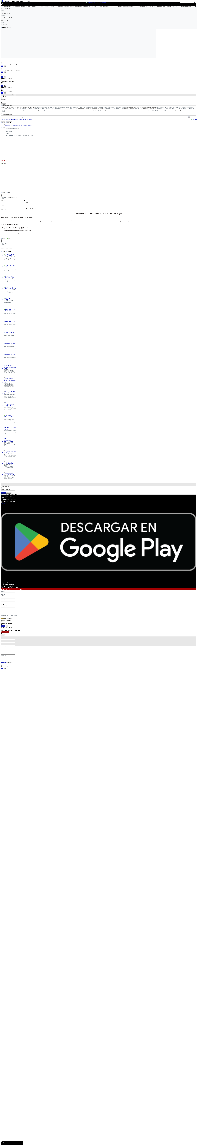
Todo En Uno (5, 21)
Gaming (85, 6)
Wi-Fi (80, 107)
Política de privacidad (12, 587)
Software (28, 6)
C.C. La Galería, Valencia (7, 498)
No (5, 66)
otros (2, 12)
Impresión (45, 6)
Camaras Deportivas (68, 6)
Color (55, 107)
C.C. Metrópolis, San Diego (8, 499)
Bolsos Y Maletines (175, 6)
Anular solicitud (4, 631)
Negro (170, 108)
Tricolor (159, 108)
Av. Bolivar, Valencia (6, 496)
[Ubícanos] (4, 503)
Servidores (4, 24)
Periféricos (105, 6)
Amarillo (82, 110)
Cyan (73, 110)
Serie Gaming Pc (6, 17)
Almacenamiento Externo (115, 6)
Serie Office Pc (5, 8)
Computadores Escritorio (7, 6)
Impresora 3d (9, 110)
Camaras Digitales (57, 6)
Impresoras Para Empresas (133, 107)
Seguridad (148, 6)
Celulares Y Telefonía (37, 6)
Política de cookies (19, 587)
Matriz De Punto (34, 108)
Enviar (3, 626)
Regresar (3, 99)
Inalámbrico (58, 108)
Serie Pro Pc (5, 13)
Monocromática (98, 107)
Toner (32, 110)
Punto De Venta (165, 6)
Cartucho (181, 108)
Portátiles (17, 6)
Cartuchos (145, 108)
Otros (120, 107)
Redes (50, 6)
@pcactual (9, 583)
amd (2, 10)
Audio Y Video (78, 6)
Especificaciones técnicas (12, 197)
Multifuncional (65, 107)
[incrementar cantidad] (8, 192)
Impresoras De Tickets (84, 108)
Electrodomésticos (186, 6)
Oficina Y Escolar (156, 6)
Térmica (107, 108)
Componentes (98, 6)
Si (2, 66)
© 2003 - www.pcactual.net (8, 586)
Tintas (103, 110)
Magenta (192, 108)
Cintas (141, 110)
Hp (113, 107)
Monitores (22, 6)
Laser (88, 107)
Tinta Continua (40, 107)
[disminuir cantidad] (3, 192)
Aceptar (3, 492)
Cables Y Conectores (139, 6)
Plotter (126, 108)
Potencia (130, 6)
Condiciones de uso (4, 587)
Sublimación (90, 6)
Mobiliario (125, 6)
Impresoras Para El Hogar (14, 107)
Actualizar (3, 618)
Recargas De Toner (171, 110)
